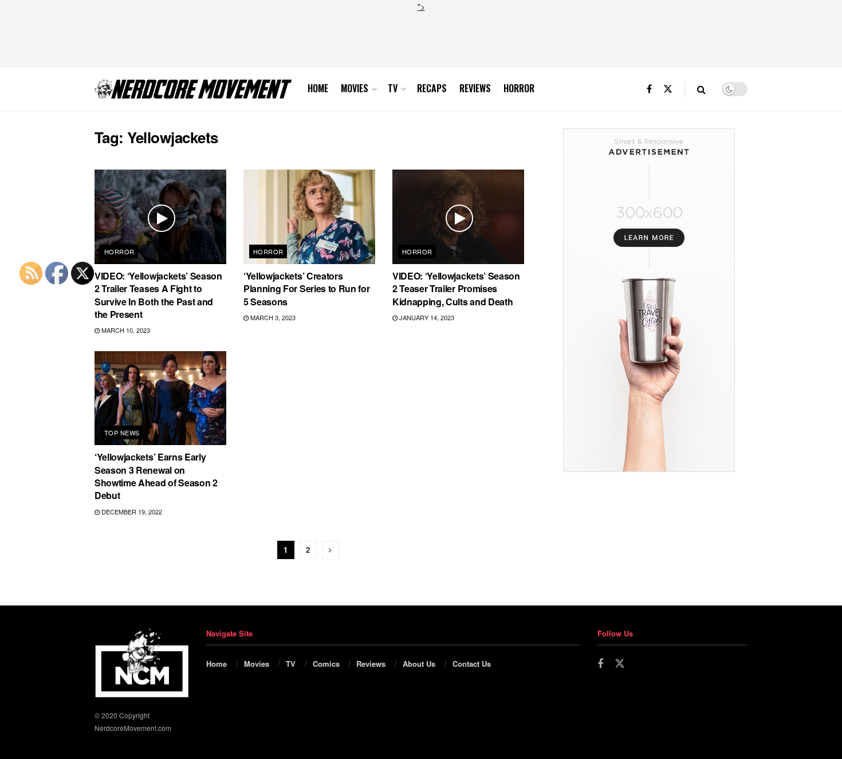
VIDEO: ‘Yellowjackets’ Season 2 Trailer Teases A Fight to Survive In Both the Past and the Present (158, 295)
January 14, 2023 (426, 317)
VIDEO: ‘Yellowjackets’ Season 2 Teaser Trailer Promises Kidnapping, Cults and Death (456, 288)
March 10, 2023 (125, 330)
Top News (122, 432)
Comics (326, 663)
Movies (354, 88)
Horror (518, 88)
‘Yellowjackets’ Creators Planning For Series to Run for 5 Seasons (306, 288)
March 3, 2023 (272, 317)
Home (318, 88)
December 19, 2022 (131, 511)
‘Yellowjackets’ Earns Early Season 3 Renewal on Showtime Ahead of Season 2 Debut (156, 476)
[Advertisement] (421, 38)
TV (393, 88)
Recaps (432, 88)
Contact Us (472, 663)
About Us (419, 663)
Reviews (475, 88)
